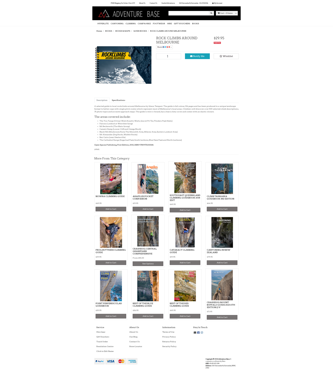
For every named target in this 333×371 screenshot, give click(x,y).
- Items (226, 13)
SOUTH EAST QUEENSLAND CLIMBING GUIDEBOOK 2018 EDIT (185, 197)
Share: (160, 47)
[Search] (211, 13)
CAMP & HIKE (144, 24)
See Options (148, 264)
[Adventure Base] (129, 13)
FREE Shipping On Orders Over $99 (123, 3)
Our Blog (133, 337)
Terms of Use (168, 332)
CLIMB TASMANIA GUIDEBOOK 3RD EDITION (220, 197)
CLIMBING (131, 24)
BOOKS (195, 24)
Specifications (118, 100)
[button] (226, 56)
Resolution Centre (104, 346)
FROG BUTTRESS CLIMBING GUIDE (111, 251)
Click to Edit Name (105, 351)
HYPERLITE (103, 24)
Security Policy (169, 346)
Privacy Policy (169, 337)
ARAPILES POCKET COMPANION (143, 197)
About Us (142, 3)
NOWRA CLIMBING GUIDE (110, 196)
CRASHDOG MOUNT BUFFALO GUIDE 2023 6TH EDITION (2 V (221, 305)
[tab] (102, 100)
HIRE (169, 24)
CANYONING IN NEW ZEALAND (218, 251)
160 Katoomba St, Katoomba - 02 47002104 (193, 3)
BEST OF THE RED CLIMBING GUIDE (179, 304)
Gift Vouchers (102, 337)
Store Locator (135, 346)
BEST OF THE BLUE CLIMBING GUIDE (143, 304)
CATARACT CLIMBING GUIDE (182, 251)
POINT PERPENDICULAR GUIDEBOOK (109, 304)
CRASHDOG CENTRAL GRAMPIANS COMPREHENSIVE (145, 251)
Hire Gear (100, 332)
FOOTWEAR (159, 24)
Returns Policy (169, 342)
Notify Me (198, 56)
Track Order (102, 342)
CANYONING (117, 24)
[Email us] (195, 332)
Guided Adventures (168, 3)
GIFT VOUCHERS (182, 24)
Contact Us (153, 3)
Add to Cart (110, 209)
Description (102, 100)
